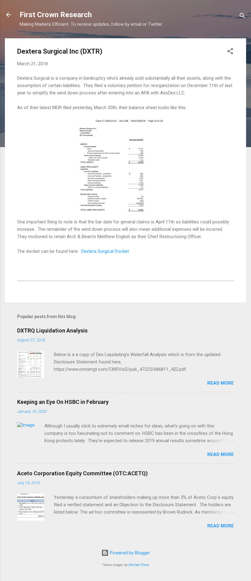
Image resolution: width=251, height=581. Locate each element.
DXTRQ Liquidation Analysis (52, 330)
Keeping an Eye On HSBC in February (63, 402)
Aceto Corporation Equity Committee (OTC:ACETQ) (82, 473)
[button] (230, 52)
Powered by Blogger (129, 553)
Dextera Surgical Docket (105, 251)
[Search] (242, 16)
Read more (220, 383)
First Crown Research (56, 14)
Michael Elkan (139, 565)
